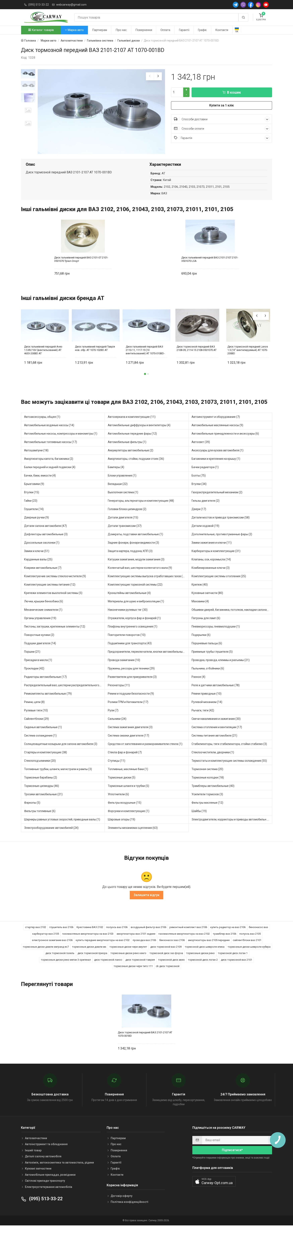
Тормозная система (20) (207, 769)
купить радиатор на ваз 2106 (228, 927)
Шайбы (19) (199, 811)
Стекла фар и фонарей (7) (125, 752)
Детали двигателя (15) (123, 517)
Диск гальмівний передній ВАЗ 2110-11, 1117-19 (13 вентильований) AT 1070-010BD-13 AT (145, 350)
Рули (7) (113, 710)
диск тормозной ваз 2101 (236, 959)
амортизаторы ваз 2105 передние (209, 940)
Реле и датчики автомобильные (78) (216, 685)
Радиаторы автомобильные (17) (45, 676)
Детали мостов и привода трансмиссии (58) (221, 517)
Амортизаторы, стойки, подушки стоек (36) (136, 458)
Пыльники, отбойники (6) (208, 668)
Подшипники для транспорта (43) (130, 643)
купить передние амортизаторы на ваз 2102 (103, 940)
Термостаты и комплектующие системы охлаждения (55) (229, 760)
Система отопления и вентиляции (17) (217, 727)
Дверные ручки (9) (36, 517)
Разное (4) (198, 676)
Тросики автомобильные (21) (43, 794)
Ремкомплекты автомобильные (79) (48, 693)
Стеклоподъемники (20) (40, 760)
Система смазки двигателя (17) (128, 735)
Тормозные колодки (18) (208, 777)
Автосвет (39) (201, 442)
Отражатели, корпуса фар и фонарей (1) (134, 618)
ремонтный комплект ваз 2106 (188, 927)
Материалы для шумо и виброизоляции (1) (136, 601)
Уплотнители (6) (118, 794)
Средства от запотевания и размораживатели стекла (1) (145, 744)
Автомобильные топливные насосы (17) (50, 442)
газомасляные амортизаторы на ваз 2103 (87, 933)
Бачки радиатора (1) (205, 467)
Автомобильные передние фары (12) (132, 433)
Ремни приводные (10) (206, 693)
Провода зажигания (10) (124, 660)
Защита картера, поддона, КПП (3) (130, 551)
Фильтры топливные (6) (39, 811)
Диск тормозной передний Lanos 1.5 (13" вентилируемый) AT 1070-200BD (247, 350)
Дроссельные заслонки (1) (41, 542)
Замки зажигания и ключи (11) (212, 542)
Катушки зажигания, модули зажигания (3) (136, 559)
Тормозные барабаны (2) (40, 777)
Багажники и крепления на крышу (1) (216, 458)
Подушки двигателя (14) (40, 643)
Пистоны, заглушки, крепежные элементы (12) (54, 626)
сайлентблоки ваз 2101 (247, 940)
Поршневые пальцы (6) (207, 643)
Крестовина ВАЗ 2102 (90, 927)
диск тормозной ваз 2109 (166, 946)
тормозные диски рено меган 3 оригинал (66, 959)
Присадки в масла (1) (38, 660)
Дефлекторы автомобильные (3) (46, 534)
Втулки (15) (31, 492)
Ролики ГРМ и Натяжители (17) (128, 702)
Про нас (121, 30)
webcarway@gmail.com (71, 4)
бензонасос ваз (258, 927)
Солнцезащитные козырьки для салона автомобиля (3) (60, 744)
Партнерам (99, 30)
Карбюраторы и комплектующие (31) (216, 551)
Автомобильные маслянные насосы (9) (217, 425)
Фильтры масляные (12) (207, 802)
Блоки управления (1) (122, 475)
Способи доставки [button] (194, 119)
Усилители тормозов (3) (207, 794)
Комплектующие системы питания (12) (49, 584)
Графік (202, 30)
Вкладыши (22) (118, 483)
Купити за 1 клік (221, 105)
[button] (145, 374)
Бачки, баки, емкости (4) (40, 475)
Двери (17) (199, 509)
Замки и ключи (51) (36, 551)
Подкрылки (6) (201, 634)
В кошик (234, 92)
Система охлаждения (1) (40, 735)
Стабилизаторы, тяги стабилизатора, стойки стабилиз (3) (229, 744)
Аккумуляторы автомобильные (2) (130, 450)
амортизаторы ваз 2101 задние (136, 933)
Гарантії (184, 30)
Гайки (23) (30, 500)
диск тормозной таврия (140, 959)
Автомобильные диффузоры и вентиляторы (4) (139, 425)
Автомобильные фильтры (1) (127, 442)
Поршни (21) (32, 651)
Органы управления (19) (40, 618)
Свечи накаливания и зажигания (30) (216, 718)
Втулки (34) (199, 483)
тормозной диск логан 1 (233, 953)
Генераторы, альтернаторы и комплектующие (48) (141, 500)
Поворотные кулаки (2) (39, 634)
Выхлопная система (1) (123, 492)
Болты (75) (199, 475)
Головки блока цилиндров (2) (127, 509)
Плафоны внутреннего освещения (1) (132, 626)
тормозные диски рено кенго (128, 953)
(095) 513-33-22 (38, 4)
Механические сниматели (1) (43, 609)
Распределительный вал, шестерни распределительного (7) (63, 685)
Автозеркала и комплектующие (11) (131, 416)
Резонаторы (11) (119, 685)
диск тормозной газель (59, 953)
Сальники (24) (117, 718)
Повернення (143, 30)
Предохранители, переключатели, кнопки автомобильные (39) (148, 651)
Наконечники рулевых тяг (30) (127, 609)
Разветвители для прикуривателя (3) (132, 676)
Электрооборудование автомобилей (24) (51, 827)
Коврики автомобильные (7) (42, 567)
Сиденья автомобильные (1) (43, 727)
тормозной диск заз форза (166, 953)
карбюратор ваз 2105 (45, 933)
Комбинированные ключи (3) (211, 567)
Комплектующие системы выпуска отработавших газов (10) (147, 576)
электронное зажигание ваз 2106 (52, 940)
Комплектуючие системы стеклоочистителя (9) (55, 576)
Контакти (221, 30)
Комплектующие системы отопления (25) (219, 576)
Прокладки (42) (34, 668)
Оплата (165, 30)
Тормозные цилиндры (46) (41, 785)
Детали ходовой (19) (205, 525)
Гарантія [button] (186, 138)
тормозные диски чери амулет (128, 946)
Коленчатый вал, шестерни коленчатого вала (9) (140, 567)
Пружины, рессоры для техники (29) (131, 668)
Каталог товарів (42, 30)
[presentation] (150, 76)
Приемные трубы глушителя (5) (212, 651)
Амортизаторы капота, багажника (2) (48, 458)
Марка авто (75, 30)
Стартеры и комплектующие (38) (45, 752)
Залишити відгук (146, 895)
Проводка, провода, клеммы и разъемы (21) (221, 660)
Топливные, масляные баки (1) (128, 769)
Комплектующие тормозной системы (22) (135, 584)
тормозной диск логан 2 (203, 959)
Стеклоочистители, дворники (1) (213, 752)
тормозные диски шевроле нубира (249, 946)
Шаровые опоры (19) (121, 819)
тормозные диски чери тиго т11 (133, 966)
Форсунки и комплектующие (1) (128, 811)
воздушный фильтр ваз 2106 (148, 927)
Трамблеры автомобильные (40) (213, 785)
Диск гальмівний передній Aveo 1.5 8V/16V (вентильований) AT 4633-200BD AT (43, 350)
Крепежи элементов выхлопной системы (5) (53, 593)
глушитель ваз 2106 (61, 927)
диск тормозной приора (92, 953)
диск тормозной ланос (108, 959)
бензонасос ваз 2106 (172, 940)
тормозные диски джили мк (89, 946)
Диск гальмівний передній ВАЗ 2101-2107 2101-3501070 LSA (209, 259)
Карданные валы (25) (38, 559)
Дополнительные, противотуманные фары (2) (222, 534)
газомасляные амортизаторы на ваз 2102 (184, 933)
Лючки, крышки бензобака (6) (43, 601)
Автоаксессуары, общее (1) (42, 416)
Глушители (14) (34, 509)
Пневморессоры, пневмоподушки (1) (216, 626)
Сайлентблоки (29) (36, 718)
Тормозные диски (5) (121, 777)
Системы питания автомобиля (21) (214, 735)
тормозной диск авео (171, 959)
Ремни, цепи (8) (34, 702)
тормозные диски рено (200, 953)
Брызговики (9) (34, 483)
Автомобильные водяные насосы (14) (49, 425)
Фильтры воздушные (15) (124, 802)
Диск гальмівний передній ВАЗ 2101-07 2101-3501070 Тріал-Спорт (81, 259)
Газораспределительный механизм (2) (217, 492)
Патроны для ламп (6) (206, 618)
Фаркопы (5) (32, 802)
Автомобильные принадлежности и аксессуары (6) (225, 433)
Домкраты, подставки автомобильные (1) (135, 534)
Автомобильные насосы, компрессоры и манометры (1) (60, 433)
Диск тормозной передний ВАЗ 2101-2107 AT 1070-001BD (145, 1034)
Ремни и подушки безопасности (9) (131, 693)
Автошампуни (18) (36, 450)
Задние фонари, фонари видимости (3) (133, 542)
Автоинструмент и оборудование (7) (216, 416)
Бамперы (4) (116, 467)
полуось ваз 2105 (250, 933)
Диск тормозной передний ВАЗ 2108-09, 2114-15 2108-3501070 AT (196, 348)
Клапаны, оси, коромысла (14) (211, 559)
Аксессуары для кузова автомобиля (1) (217, 450)
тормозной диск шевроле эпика (204, 946)
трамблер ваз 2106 (224, 933)
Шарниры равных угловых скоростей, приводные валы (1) (62, 819)
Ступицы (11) (116, 760)
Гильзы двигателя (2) (205, 500)
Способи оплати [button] (192, 128)
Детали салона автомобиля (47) (45, 525)
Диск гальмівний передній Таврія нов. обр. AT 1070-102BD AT (95, 348)
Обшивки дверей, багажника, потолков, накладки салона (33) (232, 609)
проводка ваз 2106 (144, 940)
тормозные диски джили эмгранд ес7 (46, 946)
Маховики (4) (200, 601)
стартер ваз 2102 (35, 927)
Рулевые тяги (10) (36, 710)
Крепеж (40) (200, 584)
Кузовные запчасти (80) (207, 593)
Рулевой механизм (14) (207, 702)
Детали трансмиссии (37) (125, 525)
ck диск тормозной (167, 966)
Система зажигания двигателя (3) (130, 727)
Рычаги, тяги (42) (203, 710)
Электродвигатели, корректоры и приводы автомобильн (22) (232, 819)
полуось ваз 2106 (117, 927)
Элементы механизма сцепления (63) (133, 827)
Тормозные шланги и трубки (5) (128, 785)
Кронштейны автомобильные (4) (129, 593)
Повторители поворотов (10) (127, 634)
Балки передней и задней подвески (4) (49, 467)
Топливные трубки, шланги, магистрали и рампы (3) (58, 769)
